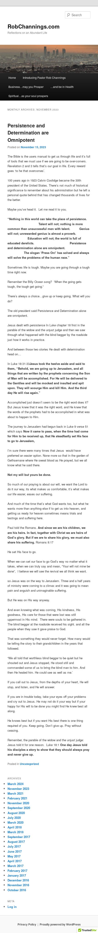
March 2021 (15, 793)
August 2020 (16, 813)
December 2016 (18, 880)
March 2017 (15, 866)
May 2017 (14, 856)
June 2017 (15, 851)
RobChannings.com (33, 26)
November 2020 (18, 803)
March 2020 (15, 822)
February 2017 (17, 870)
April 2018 (15, 827)
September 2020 (19, 808)
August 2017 (16, 841)
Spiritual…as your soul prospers (28, 96)
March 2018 (15, 832)
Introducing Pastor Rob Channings (44, 77)
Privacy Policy (27, 924)
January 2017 (17, 875)
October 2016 (17, 890)
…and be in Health (62, 87)
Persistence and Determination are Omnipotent (28, 132)
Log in (12, 906)
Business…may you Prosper (26, 87)
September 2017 (19, 837)
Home (12, 77)
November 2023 (18, 788)
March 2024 (15, 784)
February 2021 (17, 798)
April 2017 (15, 861)
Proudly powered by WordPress (60, 924)
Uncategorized (29, 764)
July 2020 (14, 817)
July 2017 (14, 846)
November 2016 (18, 885)
